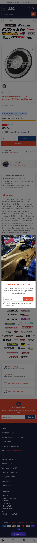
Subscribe (28, 299)
